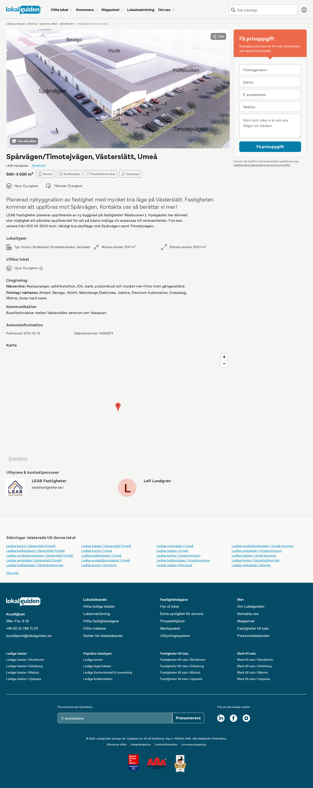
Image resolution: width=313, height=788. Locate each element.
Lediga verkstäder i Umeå (174, 546)
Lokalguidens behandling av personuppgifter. (262, 165)
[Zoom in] (224, 357)
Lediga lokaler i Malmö (22, 672)
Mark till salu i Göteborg (254, 666)
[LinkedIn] (221, 718)
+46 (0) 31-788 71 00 (22, 628)
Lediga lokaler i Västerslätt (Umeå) (106, 546)
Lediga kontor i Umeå (96, 551)
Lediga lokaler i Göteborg (24, 666)
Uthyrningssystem (175, 635)
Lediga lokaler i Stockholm (25, 660)
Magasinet (246, 621)
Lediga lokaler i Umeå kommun (254, 555)
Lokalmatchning (96, 613)
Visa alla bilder (27, 141)
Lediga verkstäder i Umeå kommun (257, 551)
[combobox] (266, 10)
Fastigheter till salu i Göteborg (182, 666)
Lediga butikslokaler (98, 679)
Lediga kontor (93, 660)
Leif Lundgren (157, 480)
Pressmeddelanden (253, 635)
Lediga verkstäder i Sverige (251, 565)
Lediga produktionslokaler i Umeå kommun (263, 546)
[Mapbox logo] (18, 459)
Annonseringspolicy (193, 744)
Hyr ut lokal (169, 606)
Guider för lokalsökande (103, 635)
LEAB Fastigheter (49, 480)
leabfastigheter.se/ (48, 487)
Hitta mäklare (94, 628)
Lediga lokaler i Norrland (174, 565)
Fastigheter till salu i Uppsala (181, 679)
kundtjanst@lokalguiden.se (29, 635)
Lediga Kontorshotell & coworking (107, 672)
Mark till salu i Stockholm (255, 660)
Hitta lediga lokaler (99, 606)
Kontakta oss (248, 613)
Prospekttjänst (172, 621)
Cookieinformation (166, 744)
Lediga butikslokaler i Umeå (101, 555)
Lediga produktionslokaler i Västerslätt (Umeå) (39, 555)
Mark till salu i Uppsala (253, 679)
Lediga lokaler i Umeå (172, 551)
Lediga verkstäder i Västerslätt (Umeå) (34, 560)
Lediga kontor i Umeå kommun (178, 555)
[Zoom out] (224, 363)
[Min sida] (304, 9)
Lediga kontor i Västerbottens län (256, 560)
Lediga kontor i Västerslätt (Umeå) (30, 546)
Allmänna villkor (117, 744)
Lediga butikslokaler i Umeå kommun (183, 560)
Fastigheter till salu (253, 628)
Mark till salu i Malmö (252, 672)
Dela (221, 36)
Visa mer (12, 573)
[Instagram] (246, 718)
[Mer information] (41, 268)
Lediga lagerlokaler (97, 666)
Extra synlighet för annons (181, 613)
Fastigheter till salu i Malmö (180, 672)
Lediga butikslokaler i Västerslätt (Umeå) (35, 551)
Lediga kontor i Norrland (98, 565)
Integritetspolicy (141, 744)
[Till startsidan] (24, 10)
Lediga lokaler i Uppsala (23, 679)
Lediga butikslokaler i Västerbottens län (34, 565)
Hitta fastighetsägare (101, 621)
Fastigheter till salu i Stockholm (183, 660)
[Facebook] (233, 718)
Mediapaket (170, 628)
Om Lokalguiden (250, 606)
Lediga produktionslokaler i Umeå (105, 560)
